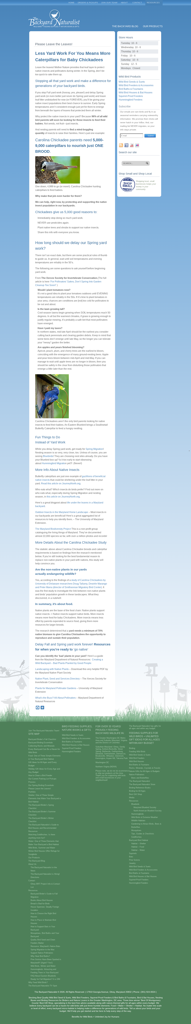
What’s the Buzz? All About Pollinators (55, 698)
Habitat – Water (138, 850)
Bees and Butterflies (140, 778)
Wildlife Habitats (138, 820)
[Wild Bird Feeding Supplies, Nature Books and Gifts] (54, 7)
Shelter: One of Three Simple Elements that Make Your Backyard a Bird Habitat (44, 798)
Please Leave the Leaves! (39, 788)
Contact (136, 3)
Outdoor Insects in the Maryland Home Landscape (61, 512)
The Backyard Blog (125, 26)
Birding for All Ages (137, 791)
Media (131, 797)
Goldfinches (136, 837)
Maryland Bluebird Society (145, 807)
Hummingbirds (137, 814)
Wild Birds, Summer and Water (41, 848)
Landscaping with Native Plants (52, 669)
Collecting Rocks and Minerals (41, 746)
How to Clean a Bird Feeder (40, 775)
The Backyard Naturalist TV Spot (42, 986)
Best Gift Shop (135, 794)
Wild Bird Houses (136, 761)
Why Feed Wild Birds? (38, 982)
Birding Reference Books (140, 788)
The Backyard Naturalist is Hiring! (45, 874)
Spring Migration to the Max (42, 949)
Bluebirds (48, 456)
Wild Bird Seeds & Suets (132, 81)
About (123, 3)
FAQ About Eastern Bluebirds (43, 976)
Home (71, 3)
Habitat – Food (137, 847)
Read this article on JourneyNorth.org (60, 483)
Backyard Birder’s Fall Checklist (42, 739)
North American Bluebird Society (148, 811)
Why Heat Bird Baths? (40, 956)
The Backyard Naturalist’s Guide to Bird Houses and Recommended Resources (43, 828)
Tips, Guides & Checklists (142, 834)
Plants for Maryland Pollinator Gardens (55, 688)
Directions (35, 877)
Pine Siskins (134, 860)
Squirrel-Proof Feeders (131, 96)
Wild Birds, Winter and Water (43, 966)
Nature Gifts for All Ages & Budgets (144, 771)
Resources (152, 3)
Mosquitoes (136, 830)
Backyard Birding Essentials (40, 742)
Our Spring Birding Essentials (41, 785)
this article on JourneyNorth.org (63, 496)
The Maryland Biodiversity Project (53, 529)
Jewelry (132, 863)
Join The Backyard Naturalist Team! (43, 731)
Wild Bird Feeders (136, 758)
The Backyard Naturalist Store (142, 784)
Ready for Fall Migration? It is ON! (45, 979)
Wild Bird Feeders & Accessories (136, 85)
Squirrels (133, 853)
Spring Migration (94, 449)
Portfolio (32, 792)
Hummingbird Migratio (53, 463)
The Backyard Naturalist (139, 781)
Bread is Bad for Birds (40, 903)
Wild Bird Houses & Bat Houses (135, 92)
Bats (131, 857)
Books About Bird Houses (42, 900)
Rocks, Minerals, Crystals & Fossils (144, 768)
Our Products (153, 26)
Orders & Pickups (88, 3)
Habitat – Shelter (138, 843)
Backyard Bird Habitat (138, 840)
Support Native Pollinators (42, 953)
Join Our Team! (109, 3)
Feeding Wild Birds (137, 751)
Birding (132, 748)
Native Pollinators (136, 774)
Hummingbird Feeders (130, 99)
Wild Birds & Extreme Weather (144, 817)
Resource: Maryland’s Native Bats (45, 946)
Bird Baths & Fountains (131, 89)
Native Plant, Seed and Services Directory (57, 678)
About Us (32, 864)
